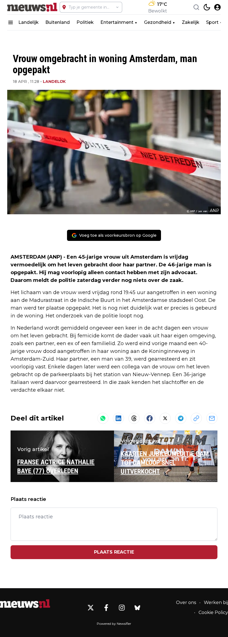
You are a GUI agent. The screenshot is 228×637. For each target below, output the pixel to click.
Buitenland (57, 22)
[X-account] (90, 607)
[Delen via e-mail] (211, 418)
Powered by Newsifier (114, 623)
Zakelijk (190, 22)
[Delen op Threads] (134, 418)
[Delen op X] (165, 418)
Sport (212, 22)
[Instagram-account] (121, 607)
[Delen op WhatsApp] (102, 418)
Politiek (85, 22)
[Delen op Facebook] (149, 418)
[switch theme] (207, 7)
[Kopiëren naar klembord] (196, 418)
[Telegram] (180, 418)
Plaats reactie (114, 552)
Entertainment (116, 22)
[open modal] (217, 7)
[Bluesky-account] (137, 607)
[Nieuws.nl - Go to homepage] (25, 603)
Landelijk (28, 22)
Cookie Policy (213, 612)
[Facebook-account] (106, 607)
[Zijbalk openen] (10, 22)
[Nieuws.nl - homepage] (32, 7)
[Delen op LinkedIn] (118, 418)
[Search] (196, 7)
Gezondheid (157, 22)
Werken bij (216, 602)
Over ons (186, 602)
